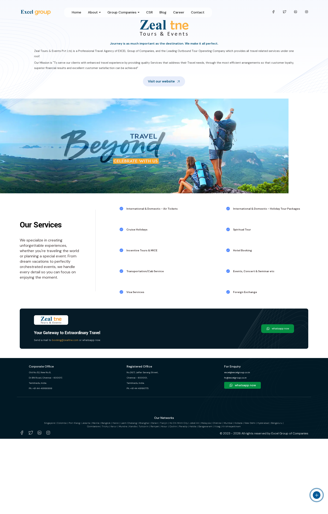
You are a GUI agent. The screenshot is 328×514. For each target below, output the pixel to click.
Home (76, 12)
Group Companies (121, 12)
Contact (197, 12)
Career (178, 12)
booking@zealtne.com (65, 340)
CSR (149, 12)
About (93, 12)
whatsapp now (280, 328)
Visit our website (161, 81)
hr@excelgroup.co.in (235, 377)
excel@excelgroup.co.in (237, 372)
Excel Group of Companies (289, 433)
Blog (162, 12)
